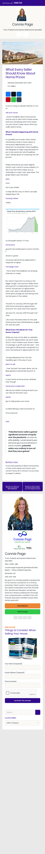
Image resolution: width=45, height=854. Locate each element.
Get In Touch (22, 612)
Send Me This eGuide (22, 700)
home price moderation (15, 386)
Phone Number (11, 681)
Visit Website (22, 606)
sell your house (12, 112)
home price (10, 245)
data (8, 179)
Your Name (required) (13, 663)
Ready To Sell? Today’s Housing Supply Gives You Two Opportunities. (32, 487)
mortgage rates (12, 267)
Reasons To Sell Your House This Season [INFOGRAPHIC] (12, 487)
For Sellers (12, 86)
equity (8, 375)
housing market (12, 198)
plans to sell (10, 364)
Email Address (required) (14, 672)
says (7, 421)
